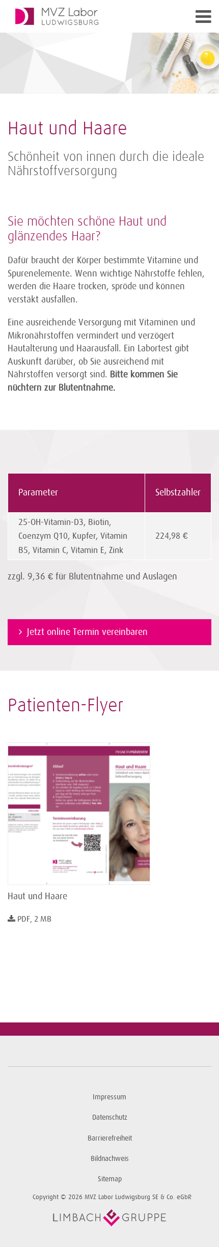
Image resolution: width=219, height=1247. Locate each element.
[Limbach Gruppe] (109, 1218)
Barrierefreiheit (110, 1138)
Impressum (109, 1097)
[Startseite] (84, 16)
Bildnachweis (110, 1158)
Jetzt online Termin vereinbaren (87, 632)
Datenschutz (109, 1117)
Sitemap (110, 1179)
